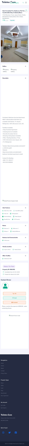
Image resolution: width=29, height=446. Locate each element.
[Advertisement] (14, 99)
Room (2, 383)
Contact (2, 370)
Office (2, 385)
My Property (3, 408)
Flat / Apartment (4, 395)
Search (2, 365)
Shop (2, 390)
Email (15, 298)
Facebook (15, 302)
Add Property (15, 3)
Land (2, 388)
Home (2, 363)
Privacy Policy (4, 373)
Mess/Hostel (3, 393)
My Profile (3, 405)
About (2, 368)
